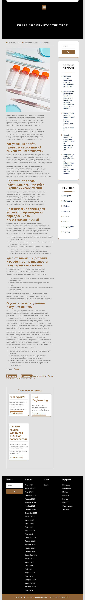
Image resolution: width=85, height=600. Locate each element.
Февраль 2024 (30, 580)
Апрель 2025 (30, 530)
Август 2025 (29, 516)
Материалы (67, 201)
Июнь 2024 (29, 566)
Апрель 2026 (30, 488)
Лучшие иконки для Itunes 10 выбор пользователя (18, 433)
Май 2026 (29, 485)
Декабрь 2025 (30, 502)
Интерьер (67, 196)
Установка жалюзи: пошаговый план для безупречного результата (68, 81)
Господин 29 (18, 397)
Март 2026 (29, 492)
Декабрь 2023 (30, 587)
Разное (16, 369)
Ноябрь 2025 (30, 506)
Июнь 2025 (29, 523)
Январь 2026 (30, 499)
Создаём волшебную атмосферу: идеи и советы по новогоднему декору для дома (68, 142)
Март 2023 (29, 590)
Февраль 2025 (30, 537)
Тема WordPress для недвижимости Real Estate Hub (36, 597)
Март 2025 (29, 534)
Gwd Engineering (40, 398)
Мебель (66, 206)
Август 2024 (29, 559)
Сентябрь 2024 (31, 555)
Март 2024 (29, 576)
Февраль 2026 (30, 495)
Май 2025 (29, 527)
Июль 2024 (29, 562)
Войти (46, 485)
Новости (66, 211)
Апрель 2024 (30, 573)
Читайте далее (16, 413)
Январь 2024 (30, 583)
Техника (66, 232)
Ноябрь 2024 (30, 548)
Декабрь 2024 (30, 545)
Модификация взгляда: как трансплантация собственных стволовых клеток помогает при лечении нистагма (68, 164)
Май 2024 (28, 569)
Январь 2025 (30, 541)
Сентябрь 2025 (31, 513)
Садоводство (68, 227)
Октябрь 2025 (30, 509)
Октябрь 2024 (30, 552)
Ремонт (66, 222)
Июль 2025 (29, 520)
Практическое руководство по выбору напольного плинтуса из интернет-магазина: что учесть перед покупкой (68, 100)
